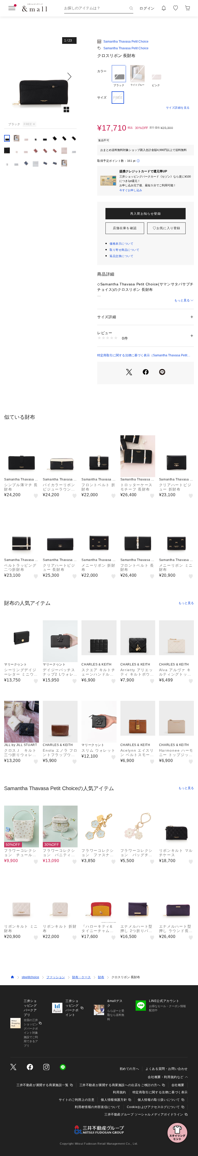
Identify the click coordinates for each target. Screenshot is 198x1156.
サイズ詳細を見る (178, 107)
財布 (101, 977)
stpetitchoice (30, 977)
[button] (40, 76)
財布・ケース (81, 977)
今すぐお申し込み (130, 190)
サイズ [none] (101, 97)
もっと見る (182, 300)
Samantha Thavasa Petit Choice (125, 41)
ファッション (55, 977)
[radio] (119, 76)
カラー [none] (101, 71)
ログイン (147, 8)
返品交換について (121, 256)
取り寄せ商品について (124, 249)
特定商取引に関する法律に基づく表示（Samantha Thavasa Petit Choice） (142, 356)
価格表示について (121, 243)
